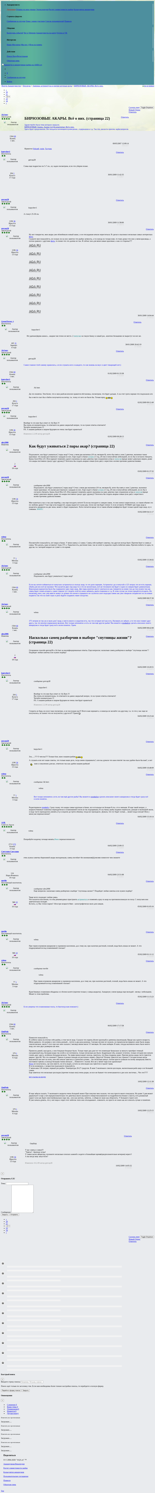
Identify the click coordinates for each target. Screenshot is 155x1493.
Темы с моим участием (35, 21)
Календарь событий (15, 33)
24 (7, 101)
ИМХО (40, 509)
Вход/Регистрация (20, 56)
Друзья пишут (13, 1413)
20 (7, 92)
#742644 (150, 514)
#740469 (120, 376)
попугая (118, 459)
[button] (4, 115)
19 (17, 902)
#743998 (150, 770)
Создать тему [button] (134, 107)
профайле (126, 623)
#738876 (120, 225)
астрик (91, 457)
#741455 (150, 405)
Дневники (11, 9)
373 (14, 844)
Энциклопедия (42, 9)
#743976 (150, 718)
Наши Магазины (14, 45)
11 (15, 343)
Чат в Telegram (30, 33)
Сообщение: (6, 1212)
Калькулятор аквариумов (84, 9)
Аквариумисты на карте (46, 33)
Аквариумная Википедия (13, 1464)
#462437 (125, 146)
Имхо (56, 839)
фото (31, 237)
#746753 (120, 1028)
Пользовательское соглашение (15, 1476)
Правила (68, 21)
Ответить (132, 112)
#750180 (128, 1168)
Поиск (10, 56)
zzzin (42, 149)
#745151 (150, 999)
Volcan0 (36, 149)
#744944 (150, 909)
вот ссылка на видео (37, 1077)
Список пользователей (54, 21)
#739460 (138, 347)
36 (14, 221)
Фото (31, 1064)
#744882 (120, 877)
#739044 (150, 318)
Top (2, 1491)
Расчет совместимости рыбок (61, 9)
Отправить (14, 1215)
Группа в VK (62, 33)
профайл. (45, 807)
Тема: (3, 1183)
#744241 (150, 819)
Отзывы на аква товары (26, 9)
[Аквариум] (22, 65)
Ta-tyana (48, 149)
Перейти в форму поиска (11, 1390)
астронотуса (83, 899)
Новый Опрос (134, 110)
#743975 (150, 669)
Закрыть (5, 1215)
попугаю (77, 336)
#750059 (150, 1084)
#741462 (120, 439)
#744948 (150, 956)
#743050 (150, 562)
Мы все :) (25, 45)
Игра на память (35, 45)
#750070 (150, 1113)
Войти (9, 81)
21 (7, 94)
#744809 (120, 848)
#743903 (150, 600)
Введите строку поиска (10, 1382)
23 (7, 99)
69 (15, 136)
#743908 (150, 630)
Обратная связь (13, 61)
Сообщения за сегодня (16, 21)
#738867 (120, 177)
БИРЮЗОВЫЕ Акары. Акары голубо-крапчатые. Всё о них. (49, 127)
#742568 (150, 473)
